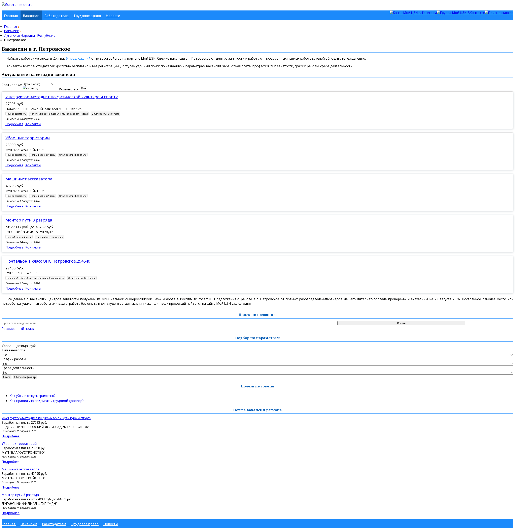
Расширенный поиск (18, 328)
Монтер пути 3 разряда (28, 220)
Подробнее (14, 124)
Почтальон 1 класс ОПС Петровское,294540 (47, 261)
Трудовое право (87, 15)
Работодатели (56, 15)
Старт (6, 377)
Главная (11, 15)
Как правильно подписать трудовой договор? (47, 401)
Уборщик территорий (27, 138)
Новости (113, 15)
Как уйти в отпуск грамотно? (33, 395)
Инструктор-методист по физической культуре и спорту (61, 96)
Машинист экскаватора (28, 179)
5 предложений (78, 58)
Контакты (33, 124)
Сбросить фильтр (25, 377)
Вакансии (31, 15)
